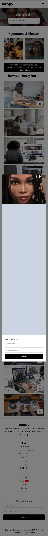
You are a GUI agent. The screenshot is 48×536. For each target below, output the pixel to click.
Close (42, 176)
